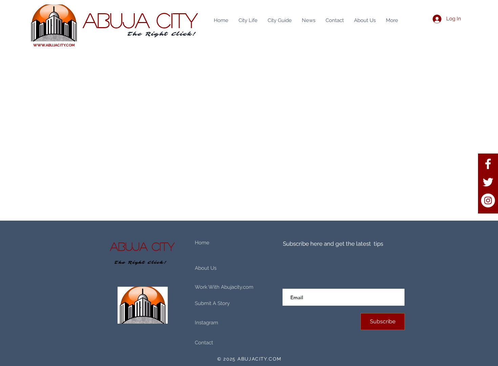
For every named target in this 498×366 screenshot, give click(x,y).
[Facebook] (488, 164)
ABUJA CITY (140, 19)
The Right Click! (161, 33)
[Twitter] (488, 182)
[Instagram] (488, 200)
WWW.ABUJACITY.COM (54, 45)
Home (202, 243)
